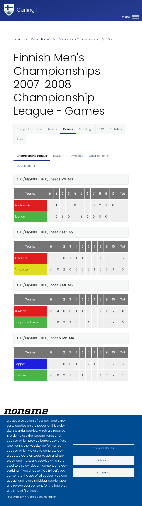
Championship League (32, 156)
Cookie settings (103, 448)
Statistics (116, 129)
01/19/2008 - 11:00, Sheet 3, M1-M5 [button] (46, 285)
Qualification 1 (26, 166)
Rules (19, 139)
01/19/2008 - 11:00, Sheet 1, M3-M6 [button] (46, 179)
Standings (85, 129)
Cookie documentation (42, 497)
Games (113, 39)
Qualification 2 (98, 156)
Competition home (29, 129)
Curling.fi (28, 10)
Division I (59, 156)
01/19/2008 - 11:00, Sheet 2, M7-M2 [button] (46, 232)
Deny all (103, 460)
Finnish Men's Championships (78, 39)
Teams (52, 129)
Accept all (103, 472)
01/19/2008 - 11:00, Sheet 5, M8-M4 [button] (47, 338)
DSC (101, 129)
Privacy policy (15, 497)
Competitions (40, 39)
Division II (77, 156)
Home (17, 39)
